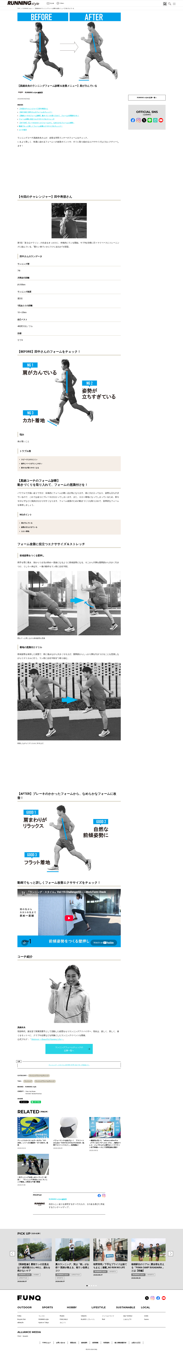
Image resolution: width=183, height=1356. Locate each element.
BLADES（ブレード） (88, 1319)
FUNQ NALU (64, 1319)
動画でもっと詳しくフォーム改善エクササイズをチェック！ (41, 126)
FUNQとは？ (46, 1343)
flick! (103, 1319)
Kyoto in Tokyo (44, 1322)
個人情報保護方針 (120, 1343)
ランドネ (42, 1316)
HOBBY (36, 1274)
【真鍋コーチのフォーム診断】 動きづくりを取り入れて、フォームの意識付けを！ (49, 116)
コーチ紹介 (23, 130)
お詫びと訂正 (136, 1343)
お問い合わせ (60, 1343)
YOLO (19, 1336)
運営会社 (73, 1343)
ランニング (28, 1081)
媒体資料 (84, 1343)
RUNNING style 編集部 (58, 1199)
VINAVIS (83, 1316)
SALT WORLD (127, 1316)
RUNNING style (27, 8)
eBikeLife (20, 1322)
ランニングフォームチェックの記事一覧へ (69, 1049)
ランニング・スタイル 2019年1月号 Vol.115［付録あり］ (69, 1065)
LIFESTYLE (23, 1278)
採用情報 (95, 1343)
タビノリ (63, 1322)
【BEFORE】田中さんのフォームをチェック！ (36, 112)
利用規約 (106, 1343)
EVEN (146, 1316)
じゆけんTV (127, 1319)
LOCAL (145, 1307)
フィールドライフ (108, 1316)
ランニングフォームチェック (39, 1075)
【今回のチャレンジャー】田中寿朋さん (33, 109)
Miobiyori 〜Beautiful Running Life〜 (47, 1039)
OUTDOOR (24, 1307)
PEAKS (62, 1316)
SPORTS (60, 1278)
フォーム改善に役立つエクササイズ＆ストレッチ (37, 119)
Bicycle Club (21, 1319)
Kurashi (25, 1336)
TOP (18, 8)
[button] (12, 1253)
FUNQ (19, 1316)
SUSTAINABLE (125, 1307)
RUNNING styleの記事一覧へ (147, 97)
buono (146, 1319)
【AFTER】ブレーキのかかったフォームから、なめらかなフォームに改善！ (46, 123)
